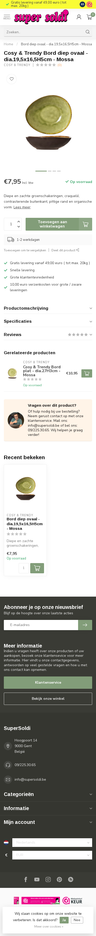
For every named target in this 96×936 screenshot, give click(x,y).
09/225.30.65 (25, 764)
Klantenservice (48, 682)
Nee (77, 920)
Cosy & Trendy (17, 65)
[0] (89, 17)
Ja (64, 920)
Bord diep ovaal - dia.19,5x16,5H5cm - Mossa (56, 44)
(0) (60, 65)
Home (8, 44)
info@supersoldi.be (30, 779)
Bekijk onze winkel (48, 698)
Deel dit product (63, 250)
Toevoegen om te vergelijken (25, 250)
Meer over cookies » (48, 926)
